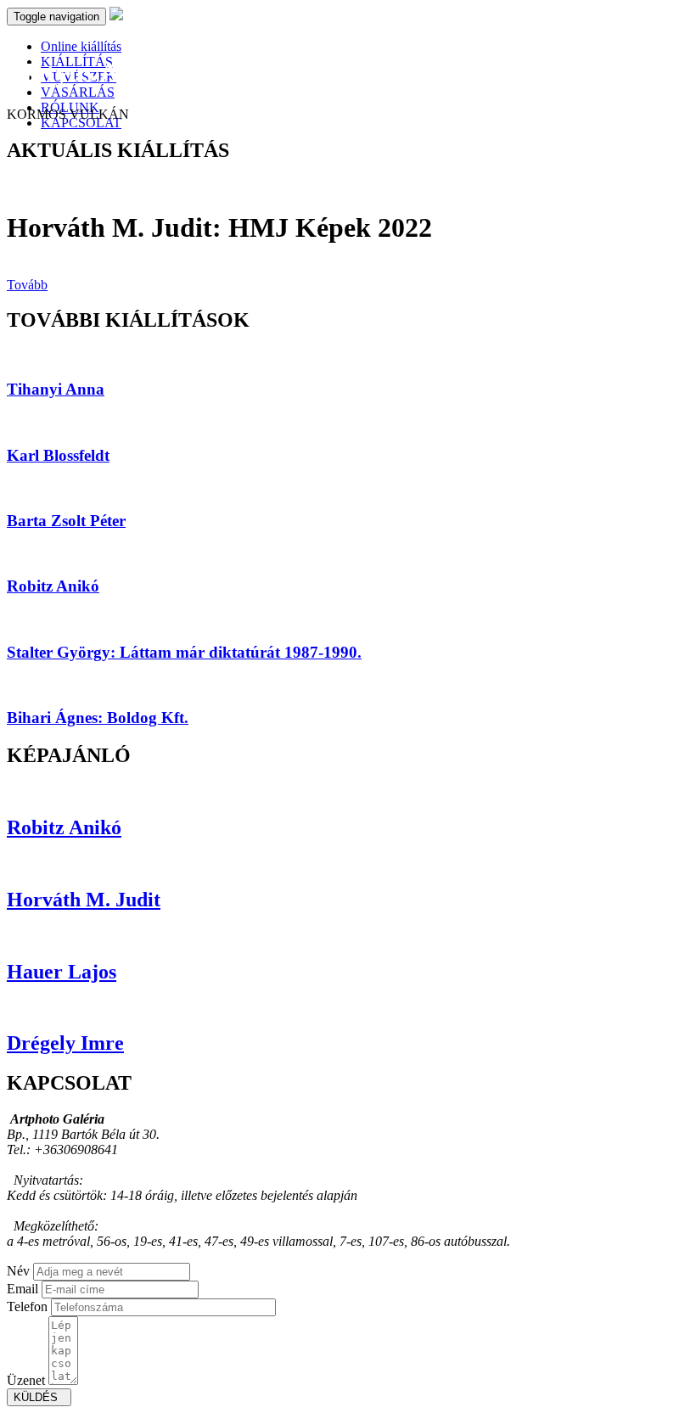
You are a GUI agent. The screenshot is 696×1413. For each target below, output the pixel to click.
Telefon (27, 1306)
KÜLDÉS (39, 1397)
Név (18, 1271)
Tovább (27, 285)
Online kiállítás (81, 46)
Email (22, 1288)
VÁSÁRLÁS (78, 92)
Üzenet (26, 1380)
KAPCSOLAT (81, 122)
